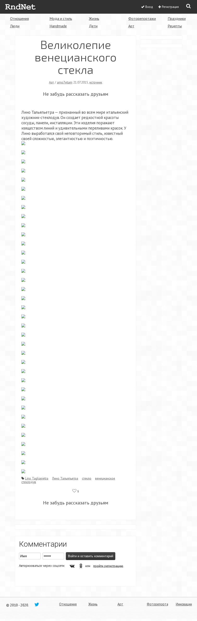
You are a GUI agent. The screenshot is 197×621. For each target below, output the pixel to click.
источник (95, 82)
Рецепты (175, 26)
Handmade (58, 26)
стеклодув (28, 482)
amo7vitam (64, 82)
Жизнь (94, 18)
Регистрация (170, 7)
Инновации (184, 604)
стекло (86, 478)
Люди (14, 26)
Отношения (19, 18)
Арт (131, 26)
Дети (93, 26)
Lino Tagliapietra (36, 478)
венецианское (105, 478)
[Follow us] (36, 604)
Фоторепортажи (142, 18)
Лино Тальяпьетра (65, 478)
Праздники (177, 18)
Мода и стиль (60, 18)
